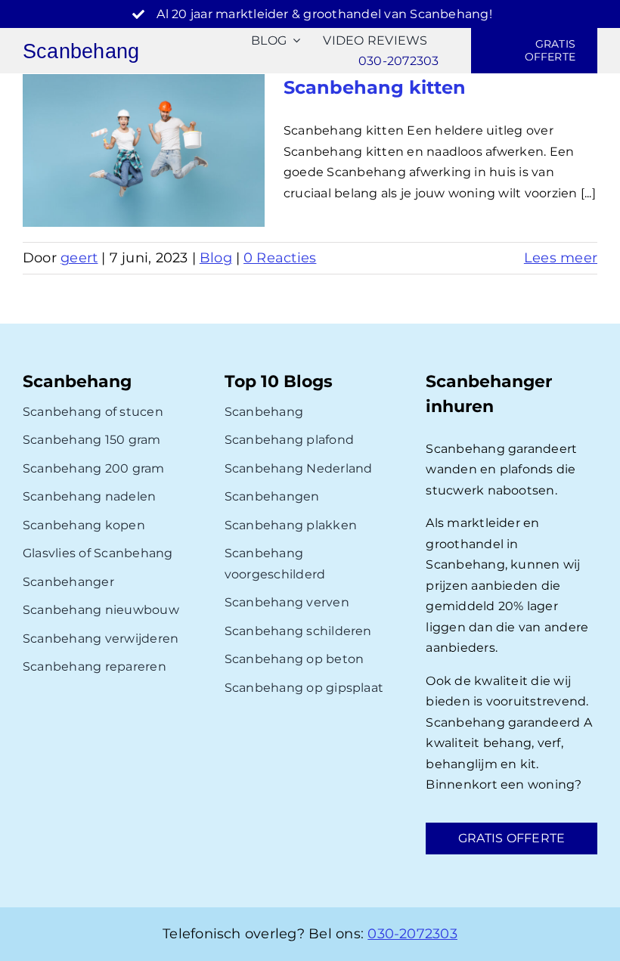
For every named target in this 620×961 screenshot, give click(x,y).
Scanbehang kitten (375, 87)
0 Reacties (279, 258)
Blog (216, 258)
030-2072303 (412, 933)
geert (79, 258)
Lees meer (560, 258)
